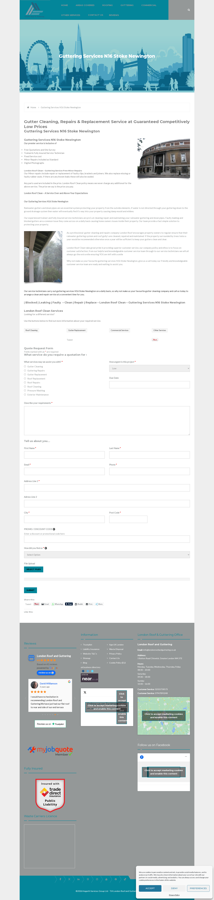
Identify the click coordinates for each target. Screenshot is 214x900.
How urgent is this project (122, 361)
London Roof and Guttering (155, 644)
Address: (142, 655)
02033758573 (161, 689)
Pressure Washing (36, 390)
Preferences (198, 888)
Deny (174, 888)
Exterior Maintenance (38, 394)
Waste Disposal (116, 649)
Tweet (70, 339)
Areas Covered (85, 5)
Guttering (127, 5)
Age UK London (116, 644)
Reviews (114, 15)
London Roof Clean (112, 302)
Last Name (115, 448)
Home (33, 107)
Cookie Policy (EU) (117, 662)
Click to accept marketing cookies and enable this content (107, 707)
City (27, 512)
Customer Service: (146, 689)
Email (27, 464)
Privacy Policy (174, 895)
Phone (113, 464)
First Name (30, 448)
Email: (140, 650)
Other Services (70, 15)
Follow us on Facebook (154, 745)
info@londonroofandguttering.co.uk (159, 650)
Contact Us (95, 15)
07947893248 (161, 693)
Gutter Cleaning (35, 366)
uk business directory (90, 667)
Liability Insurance (91, 649)
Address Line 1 (32, 481)
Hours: (141, 663)
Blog (85, 662)
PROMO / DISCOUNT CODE (39, 529)
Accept (150, 888)
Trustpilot (87, 644)
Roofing (107, 5)
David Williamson (48, 683)
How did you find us (35, 548)
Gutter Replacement (37, 374)
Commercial (148, 5)
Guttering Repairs (36, 370)
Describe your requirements (38, 403)
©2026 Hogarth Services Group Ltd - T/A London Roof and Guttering (107, 891)
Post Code (115, 512)
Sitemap (86, 658)
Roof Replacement (36, 378)
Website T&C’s (90, 653)
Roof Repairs (33, 382)
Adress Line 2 (30, 496)
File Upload (29, 563)
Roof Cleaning (34, 386)
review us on (45, 672)
